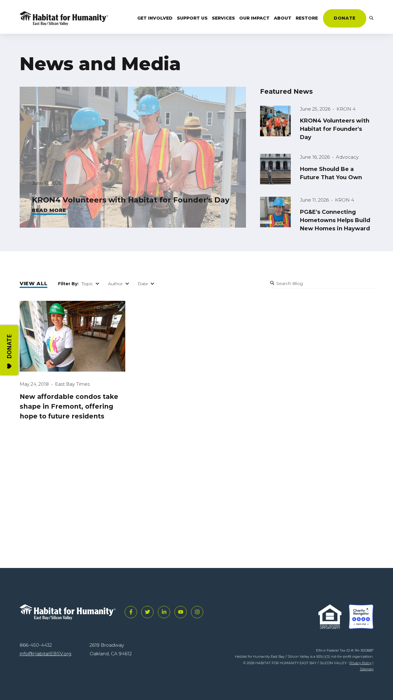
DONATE (344, 18)
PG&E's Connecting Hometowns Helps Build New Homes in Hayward (335, 220)
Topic (87, 283)
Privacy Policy (360, 663)
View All (33, 283)
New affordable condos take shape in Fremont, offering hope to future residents (69, 406)
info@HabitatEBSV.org (45, 653)
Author (115, 283)
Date (143, 283)
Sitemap (366, 669)
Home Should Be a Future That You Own (331, 173)
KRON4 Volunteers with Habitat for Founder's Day (130, 199)
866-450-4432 (36, 645)
